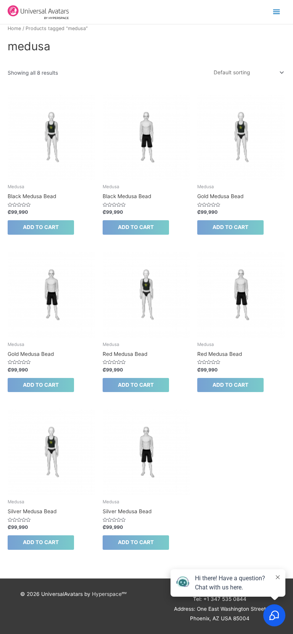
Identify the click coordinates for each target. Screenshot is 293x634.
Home (14, 28)
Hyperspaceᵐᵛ (109, 594)
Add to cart (41, 227)
